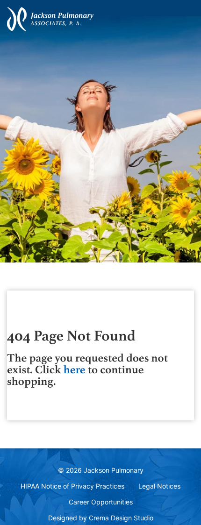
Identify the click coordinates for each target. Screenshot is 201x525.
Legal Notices (159, 486)
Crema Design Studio (121, 518)
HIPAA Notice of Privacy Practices (72, 486)
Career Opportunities (101, 502)
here (74, 369)
